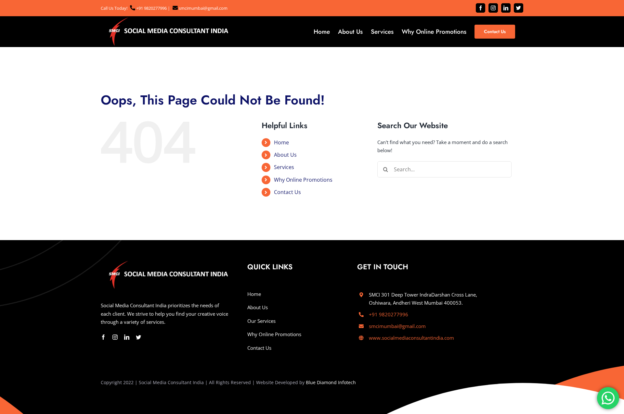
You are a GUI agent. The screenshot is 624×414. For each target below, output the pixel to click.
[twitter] (138, 337)
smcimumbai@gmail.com (203, 8)
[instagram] (115, 337)
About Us (285, 154)
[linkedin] (126, 337)
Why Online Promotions (303, 179)
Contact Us (287, 192)
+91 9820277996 (151, 8)
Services (284, 167)
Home (281, 142)
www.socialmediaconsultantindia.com (411, 338)
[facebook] (103, 337)
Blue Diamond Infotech (331, 382)
